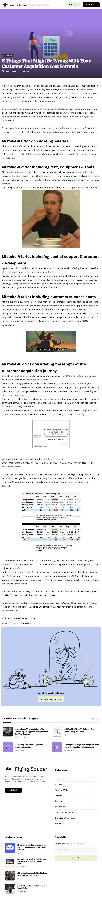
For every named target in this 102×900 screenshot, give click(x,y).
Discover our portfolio (51, 699)
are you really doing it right (27, 112)
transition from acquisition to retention (34, 101)
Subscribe (73, 5)
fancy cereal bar (53, 187)
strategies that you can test (67, 97)
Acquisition (7, 55)
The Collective (91, 5)
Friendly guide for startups (16, 97)
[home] (5, 5)
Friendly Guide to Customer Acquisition (40, 606)
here (52, 595)
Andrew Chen (35, 414)
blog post (31, 591)
